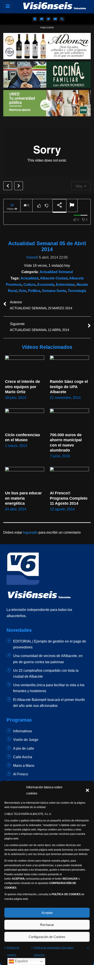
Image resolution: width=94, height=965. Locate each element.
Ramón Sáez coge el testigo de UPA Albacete (69, 386)
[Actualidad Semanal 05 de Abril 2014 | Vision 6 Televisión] (50, 5)
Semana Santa (54, 291)
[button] (87, 790)
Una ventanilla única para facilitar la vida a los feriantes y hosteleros (48, 688)
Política (34, 291)
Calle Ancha (22, 757)
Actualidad (29, 278)
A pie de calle (23, 748)
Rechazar (47, 925)
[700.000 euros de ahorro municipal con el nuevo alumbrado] (69, 420)
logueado (30, 532)
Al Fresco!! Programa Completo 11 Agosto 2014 (69, 498)
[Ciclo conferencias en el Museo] (24, 420)
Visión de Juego (25, 740)
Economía (45, 284)
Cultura (29, 284)
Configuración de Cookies (47, 937)
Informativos (22, 731)
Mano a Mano (23, 765)
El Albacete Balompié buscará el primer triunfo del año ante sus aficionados (49, 703)
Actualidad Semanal (56, 272)
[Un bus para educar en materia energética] (24, 478)
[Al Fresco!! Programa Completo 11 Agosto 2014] (69, 478)
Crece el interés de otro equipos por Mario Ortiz (23, 386)
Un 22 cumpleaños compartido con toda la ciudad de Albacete (45, 673)
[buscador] (61, 19)
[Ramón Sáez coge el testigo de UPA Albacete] (69, 366)
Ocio (22, 291)
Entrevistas (65, 284)
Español (21, 961)
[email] (41, 19)
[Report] (72, 205)
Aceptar (47, 913)
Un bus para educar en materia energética (24, 498)
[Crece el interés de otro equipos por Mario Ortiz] (24, 366)
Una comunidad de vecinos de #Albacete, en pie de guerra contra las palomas (48, 659)
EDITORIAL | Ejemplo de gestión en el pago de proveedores (49, 644)
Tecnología (77, 291)
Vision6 (32, 257)
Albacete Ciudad (54, 278)
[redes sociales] (34, 19)
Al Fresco (20, 774)
